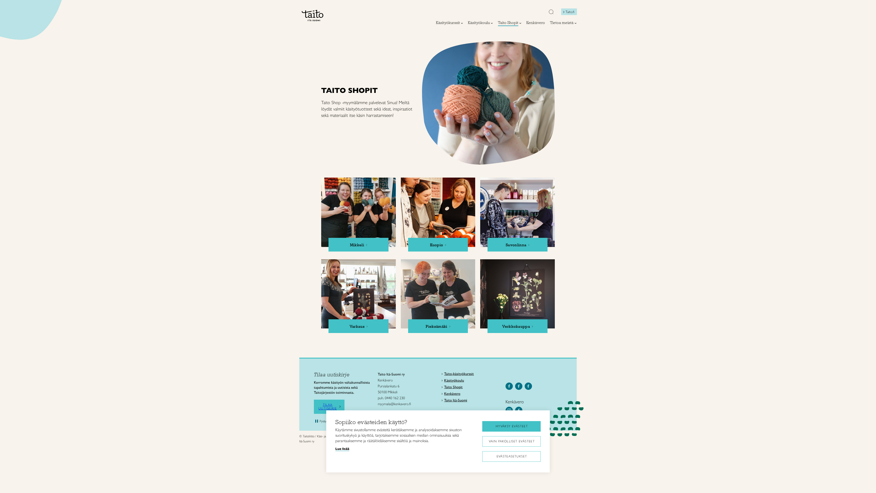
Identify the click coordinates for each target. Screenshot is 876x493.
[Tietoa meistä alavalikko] (575, 23)
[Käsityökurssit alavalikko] (462, 23)
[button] (551, 12)
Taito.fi (570, 12)
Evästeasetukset (512, 456)
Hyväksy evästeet (512, 426)
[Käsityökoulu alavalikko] (492, 23)
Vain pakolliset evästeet (512, 441)
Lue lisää (342, 449)
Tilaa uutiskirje (327, 406)
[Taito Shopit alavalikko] (520, 23)
